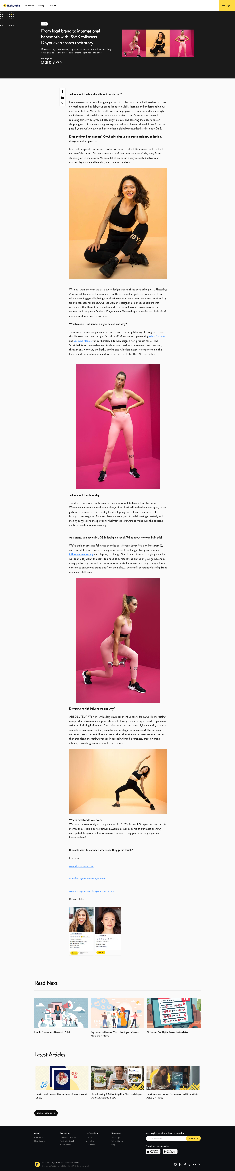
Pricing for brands (67, 1141)
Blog (113, 1144)
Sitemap (76, 1162)
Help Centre (39, 1141)
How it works (65, 1144)
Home (44, 1162)
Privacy (51, 1162)
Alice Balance (157, 336)
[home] (11, 5)
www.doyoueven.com (81, 866)
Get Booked (29, 5)
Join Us (89, 1137)
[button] (52, 6)
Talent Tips (115, 1137)
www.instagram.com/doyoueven (87, 878)
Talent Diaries (117, 1141)
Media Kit (90, 1141)
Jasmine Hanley (83, 341)
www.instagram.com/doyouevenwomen (91, 891)
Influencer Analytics (68, 1137)
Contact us (38, 1137)
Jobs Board (90, 1144)
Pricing (41, 5)
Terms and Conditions (63, 1162)
